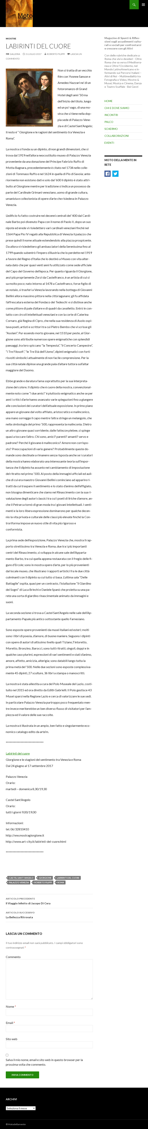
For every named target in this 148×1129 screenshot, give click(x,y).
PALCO (108, 121)
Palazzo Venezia (19, 882)
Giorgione (45, 878)
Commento (13, 957)
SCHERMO (111, 128)
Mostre (11, 38)
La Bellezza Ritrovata (20, 915)
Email (10, 1022)
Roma (60, 882)
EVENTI (109, 142)
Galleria (15, 54)
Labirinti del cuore (18, 753)
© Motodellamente (16, 1124)
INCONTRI (111, 114)
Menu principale (143, 4)
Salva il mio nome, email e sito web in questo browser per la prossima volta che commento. (44, 1062)
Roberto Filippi (56, 54)
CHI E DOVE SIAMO (116, 108)
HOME (108, 101)
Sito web (11, 1039)
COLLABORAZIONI (116, 135)
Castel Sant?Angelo (21, 878)
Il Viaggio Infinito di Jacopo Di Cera (28, 901)
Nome (11, 1006)
